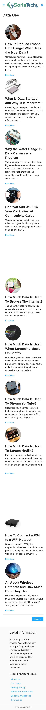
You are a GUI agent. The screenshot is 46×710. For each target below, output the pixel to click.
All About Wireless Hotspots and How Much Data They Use (23, 587)
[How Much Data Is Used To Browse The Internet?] (13, 285)
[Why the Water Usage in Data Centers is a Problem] (13, 137)
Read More (9, 75)
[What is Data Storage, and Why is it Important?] (13, 87)
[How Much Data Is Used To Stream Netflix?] (13, 434)
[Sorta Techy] (22, 5)
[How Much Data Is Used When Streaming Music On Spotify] (13, 333)
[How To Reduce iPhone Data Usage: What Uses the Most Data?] (13, 32)
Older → (37, 619)
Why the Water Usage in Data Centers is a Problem (23, 153)
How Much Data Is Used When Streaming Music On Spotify (23, 349)
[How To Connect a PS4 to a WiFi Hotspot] (13, 524)
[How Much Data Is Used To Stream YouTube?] (13, 387)
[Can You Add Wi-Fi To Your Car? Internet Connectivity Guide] (13, 195)
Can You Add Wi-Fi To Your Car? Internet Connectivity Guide (21, 211)
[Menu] (3, 5)
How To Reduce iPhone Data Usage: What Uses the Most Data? (23, 48)
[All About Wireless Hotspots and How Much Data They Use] (13, 571)
